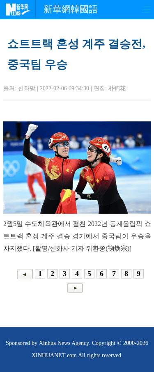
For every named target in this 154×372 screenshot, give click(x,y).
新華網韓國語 (71, 9)
